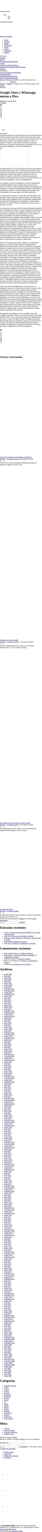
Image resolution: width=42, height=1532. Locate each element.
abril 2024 (7, 1025)
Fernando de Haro (13, 459)
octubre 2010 (8, 1319)
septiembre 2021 (9, 1082)
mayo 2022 (7, 1067)
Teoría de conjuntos (26, 953)
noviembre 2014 (9, 1231)
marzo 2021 (8, 1093)
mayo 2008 (7, 1372)
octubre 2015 (8, 1211)
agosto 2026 (8, 974)
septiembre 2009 (9, 1343)
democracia (10, 72)
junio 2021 (7, 1087)
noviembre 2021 (9, 1078)
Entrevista (7, 76)
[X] (21, 107)
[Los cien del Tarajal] (21, 907)
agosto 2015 (8, 1215)
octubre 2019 (8, 1124)
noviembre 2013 (9, 1253)
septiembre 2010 (9, 1321)
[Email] (21, 115)
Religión (15, 61)
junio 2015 (7, 1219)
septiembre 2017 (9, 1169)
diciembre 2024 (9, 1011)
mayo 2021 (7, 1089)
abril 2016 (7, 1200)
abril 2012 (7, 1286)
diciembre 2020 (9, 1098)
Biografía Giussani (10, 1386)
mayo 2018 (7, 1155)
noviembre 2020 (9, 1100)
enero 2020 (7, 1118)
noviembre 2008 (9, 1361)
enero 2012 (7, 1292)
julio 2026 (7, 976)
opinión (8, 74)
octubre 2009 (8, 1341)
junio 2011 (7, 1304)
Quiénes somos (9, 1452)
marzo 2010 (8, 1332)
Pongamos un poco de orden (9, 640)
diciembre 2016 (9, 1186)
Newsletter (7, 1457)
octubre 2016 (8, 1189)
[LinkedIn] (21, 109)
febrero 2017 (8, 1182)
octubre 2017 (8, 1168)
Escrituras (7, 1397)
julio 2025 (7, 998)
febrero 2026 (8, 985)
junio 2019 (7, 1131)
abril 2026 (7, 981)
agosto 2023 (8, 1040)
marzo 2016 (8, 1202)
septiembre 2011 (9, 1299)
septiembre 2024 (9, 1016)
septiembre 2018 (9, 1148)
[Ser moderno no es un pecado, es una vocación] (21, 821)
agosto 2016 (8, 1193)
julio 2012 (7, 1281)
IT (9, 18)
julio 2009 (7, 1346)
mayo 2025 (7, 1002)
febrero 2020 (8, 1116)
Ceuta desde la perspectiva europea (15, 941)
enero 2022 (7, 1075)
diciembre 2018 (9, 1142)
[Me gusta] (1, 129)
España (9, 78)
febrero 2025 (8, 1007)
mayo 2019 (7, 1133)
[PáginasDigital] (19, 32)
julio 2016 (7, 1195)
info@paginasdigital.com (8, 1529)
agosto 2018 (8, 1149)
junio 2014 (7, 1241)
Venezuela (14, 78)
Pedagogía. (14, 76)
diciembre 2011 (9, 1294)
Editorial (7, 42)
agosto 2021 (8, 1084)
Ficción (7, 65)
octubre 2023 (8, 1036)
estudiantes (17, 72)
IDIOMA (3, 1443)
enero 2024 (7, 1031)
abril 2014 (7, 1244)
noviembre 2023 (9, 1034)
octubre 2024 (8, 1014)
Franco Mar (8, 955)
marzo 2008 (8, 1376)
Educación (15, 67)
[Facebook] (21, 105)
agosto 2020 (8, 1106)
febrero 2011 (8, 1312)
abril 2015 (7, 1222)
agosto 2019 (8, 1127)
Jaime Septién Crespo (11, 953)
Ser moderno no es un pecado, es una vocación (15, 823)
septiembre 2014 (9, 1235)
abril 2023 (7, 1047)
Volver (2, 85)
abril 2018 (7, 1157)
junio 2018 (7, 1153)
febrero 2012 (8, 1290)
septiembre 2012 (9, 1279)
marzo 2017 (8, 1180)
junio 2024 (7, 1022)
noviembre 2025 (9, 991)
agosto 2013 (8, 1259)
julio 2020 (7, 1107)
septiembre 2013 (9, 1257)
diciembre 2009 (9, 1337)
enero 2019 (7, 1140)
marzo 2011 (8, 1310)
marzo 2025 (8, 1005)
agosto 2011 (8, 1301)
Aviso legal (7, 1454)
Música (16, 65)
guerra (2, 76)
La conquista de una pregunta (21, 964)
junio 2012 (7, 1283)
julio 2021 (7, 1085)
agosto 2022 (8, 1062)
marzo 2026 (8, 983)
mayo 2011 (7, 1306)
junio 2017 (7, 1175)
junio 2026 (7, 978)
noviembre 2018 (9, 1144)
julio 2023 (7, 1042)
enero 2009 (7, 1357)
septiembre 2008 (9, 1365)
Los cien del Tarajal (6, 909)
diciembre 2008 (9, 1359)
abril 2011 (7, 1308)
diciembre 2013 (9, 1252)
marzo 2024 (8, 1027)
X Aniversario (8, 1418)
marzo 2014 (8, 1246)
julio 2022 (7, 1064)
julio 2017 (7, 1173)
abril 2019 (7, 1135)
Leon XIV (3, 72)
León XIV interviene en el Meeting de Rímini (18, 936)
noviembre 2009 (9, 1339)
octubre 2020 (8, 1102)
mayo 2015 (7, 1221)
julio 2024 (7, 1020)
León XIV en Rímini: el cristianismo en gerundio (16, 457)
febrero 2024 (8, 1029)
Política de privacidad (11, 1456)
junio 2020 (7, 1109)
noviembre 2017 (9, 1166)
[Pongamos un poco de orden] (21, 638)
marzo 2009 (8, 1354)
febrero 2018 (8, 1160)
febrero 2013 (8, 1270)
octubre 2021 (8, 1080)
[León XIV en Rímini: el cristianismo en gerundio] (21, 455)
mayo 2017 (7, 1177)
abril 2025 (7, 1003)
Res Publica (8, 45)
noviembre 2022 (9, 1056)
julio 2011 (7, 1303)
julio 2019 (7, 1129)
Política (10, 61)
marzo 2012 (8, 1288)
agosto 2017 (8, 1171)
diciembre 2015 (9, 1208)
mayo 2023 (7, 1045)
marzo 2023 (8, 1049)
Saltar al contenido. (6, 36)
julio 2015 (7, 1217)
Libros (12, 65)
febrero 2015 (8, 1226)
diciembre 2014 (9, 1230)
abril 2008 (7, 1374)
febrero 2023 (8, 1051)
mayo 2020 (7, 1111)
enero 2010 (7, 1336)
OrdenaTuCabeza (17, 1531)
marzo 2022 (8, 1071)
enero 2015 (7, 1228)
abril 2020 (7, 1113)
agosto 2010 (8, 1323)
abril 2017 (7, 1179)
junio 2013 (7, 1263)
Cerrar (6, 40)
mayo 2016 (7, 1199)
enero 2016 (7, 1206)
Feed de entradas (9, 1430)
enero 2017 (7, 1184)
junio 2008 (7, 1370)
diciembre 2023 (9, 1033)
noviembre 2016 (9, 1188)
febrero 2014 (8, 1248)
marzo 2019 (8, 1137)
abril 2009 (7, 1352)
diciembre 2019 (9, 1120)
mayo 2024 (7, 1023)
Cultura (6, 49)
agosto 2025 (8, 996)
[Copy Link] (21, 117)
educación (3, 78)
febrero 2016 (8, 1204)
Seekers (6, 53)
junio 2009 (7, 1348)
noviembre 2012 (9, 1275)
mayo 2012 (7, 1284)
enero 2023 (7, 1053)
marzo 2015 (8, 1224)
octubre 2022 (8, 1058)
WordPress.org (9, 1434)
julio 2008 (7, 1368)
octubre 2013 (8, 1255)
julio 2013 (7, 1261)
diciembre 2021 (9, 1076)
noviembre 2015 (9, 1210)
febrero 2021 (8, 1095)
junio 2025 (7, 1000)
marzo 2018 (8, 1158)
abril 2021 (7, 1091)
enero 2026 (7, 987)
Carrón (6, 47)
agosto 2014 (8, 1237)
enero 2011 (7, 1314)
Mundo (6, 1406)
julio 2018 (7, 1151)
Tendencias (7, 51)
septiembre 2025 (9, 994)
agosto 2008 (8, 1367)
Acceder (6, 1428)
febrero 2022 (8, 1073)
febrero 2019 (8, 1138)
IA (20, 67)
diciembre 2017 (9, 1164)
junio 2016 (7, 1197)
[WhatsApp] (21, 111)
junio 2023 (7, 1043)
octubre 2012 (8, 1277)
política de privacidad (8, 1449)
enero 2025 (7, 1009)
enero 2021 (7, 1096)
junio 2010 (7, 1326)
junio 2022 (7, 1065)
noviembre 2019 (9, 1122)
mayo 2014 (7, 1242)
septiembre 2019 (9, 1126)
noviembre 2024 (9, 1012)
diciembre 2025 (9, 989)
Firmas (6, 43)
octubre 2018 (8, 1146)
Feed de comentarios (10, 1432)
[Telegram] (21, 113)
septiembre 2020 (9, 1104)
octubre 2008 (8, 1363)
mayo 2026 (7, 980)
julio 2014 (7, 1239)
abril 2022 (7, 1069)
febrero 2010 (8, 1334)
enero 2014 (7, 1250)
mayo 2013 (7, 1264)
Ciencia (9, 67)
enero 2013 (7, 1272)
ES (5, 15)
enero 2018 (7, 1162)
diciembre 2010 (9, 1315)
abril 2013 (7, 1266)
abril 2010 (7, 1330)
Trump (4, 74)
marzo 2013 (8, 1268)
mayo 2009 (7, 1350)
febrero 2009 (8, 1356)
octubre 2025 (8, 992)
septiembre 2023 (9, 1038)
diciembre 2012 (9, 1273)
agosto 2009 (8, 1345)
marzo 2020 (8, 1115)
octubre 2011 (8, 1297)
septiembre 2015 (9, 1213)
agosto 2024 (8, 1018)
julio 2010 (7, 1325)
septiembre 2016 (9, 1191)
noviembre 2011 (9, 1295)
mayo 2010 (7, 1328)
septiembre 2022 (9, 1060)
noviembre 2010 (9, 1317)
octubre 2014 (8, 1233)
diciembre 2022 (9, 1054)
